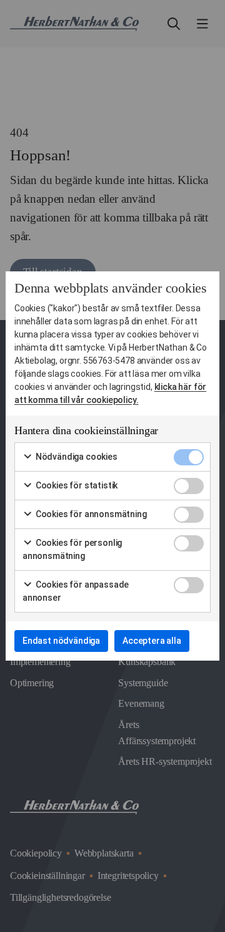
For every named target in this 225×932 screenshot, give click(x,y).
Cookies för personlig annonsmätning (72, 549)
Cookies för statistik (76, 485)
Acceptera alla (151, 641)
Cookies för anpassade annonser (75, 591)
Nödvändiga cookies (76, 457)
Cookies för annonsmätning (90, 514)
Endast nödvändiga (61, 641)
